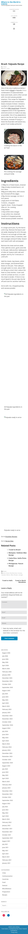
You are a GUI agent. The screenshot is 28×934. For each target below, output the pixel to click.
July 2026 (5, 656)
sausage (20, 575)
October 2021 (6, 835)
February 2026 (6, 672)
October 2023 (6, 759)
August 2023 (6, 766)
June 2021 (5, 847)
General (4, 885)
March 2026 (6, 668)
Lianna (4, 67)
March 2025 (6, 706)
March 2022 (6, 819)
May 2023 (5, 775)
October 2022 (6, 797)
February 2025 (6, 709)
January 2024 (6, 750)
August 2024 (6, 728)
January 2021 (6, 863)
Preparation (6, 892)
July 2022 (5, 807)
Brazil (12, 90)
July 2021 (5, 844)
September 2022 (7, 800)
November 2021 (7, 832)
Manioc (8, 575)
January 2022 (6, 825)
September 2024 (7, 725)
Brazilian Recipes (11, 537)
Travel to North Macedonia (20, 581)
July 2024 (5, 731)
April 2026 (5, 665)
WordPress (14, 930)
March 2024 (6, 744)
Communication (7, 876)
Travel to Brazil (15, 550)
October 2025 (6, 684)
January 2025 (6, 712)
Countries (5, 879)
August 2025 (6, 690)
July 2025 (5, 694)
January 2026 (6, 675)
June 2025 (5, 697)
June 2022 (5, 810)
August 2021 (6, 841)
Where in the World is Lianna (10, 3)
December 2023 (7, 753)
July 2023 (5, 769)
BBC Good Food (13, 108)
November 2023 (7, 756)
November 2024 (7, 719)
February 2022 (6, 822)
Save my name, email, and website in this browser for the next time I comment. (14, 630)
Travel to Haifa (7, 580)
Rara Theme (19, 928)
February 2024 (6, 747)
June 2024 (5, 734)
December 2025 (7, 678)
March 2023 (6, 781)
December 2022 (7, 791)
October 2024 (6, 722)
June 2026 (5, 659)
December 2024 (7, 716)
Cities (4, 873)
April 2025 (5, 703)
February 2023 (6, 785)
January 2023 (6, 788)
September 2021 (7, 838)
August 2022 (6, 803)
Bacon (4, 573)
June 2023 (5, 772)
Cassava (20, 573)
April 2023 (5, 778)
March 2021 (6, 857)
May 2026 (5, 662)
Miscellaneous (6, 888)
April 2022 (5, 816)
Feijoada (3, 575)
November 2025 (7, 681)
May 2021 (5, 850)
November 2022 (7, 794)
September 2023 (7, 763)
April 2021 (5, 854)
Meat (12, 575)
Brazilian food (13, 573)
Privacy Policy (14, 932)
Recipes (4, 571)
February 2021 (6, 860)
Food (3, 882)
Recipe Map (9, 541)
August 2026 (6, 653)
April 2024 (5, 741)
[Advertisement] (14, 45)
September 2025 (7, 687)
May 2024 (5, 737)
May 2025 (5, 700)
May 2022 (5, 813)
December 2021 (7, 828)
